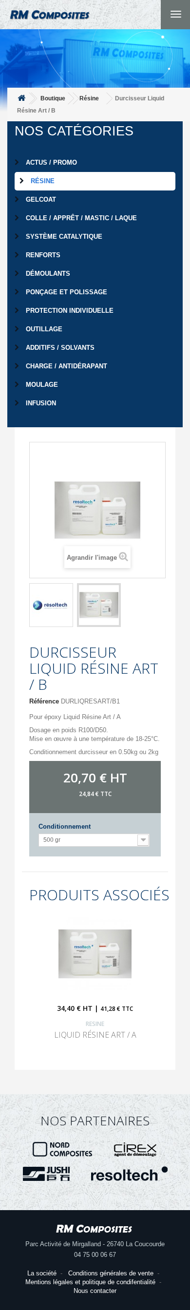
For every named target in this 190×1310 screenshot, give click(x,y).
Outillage (43, 329)
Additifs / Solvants (59, 347)
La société (42, 1273)
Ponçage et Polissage (65, 292)
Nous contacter (95, 1290)
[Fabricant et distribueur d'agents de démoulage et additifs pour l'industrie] (135, 1149)
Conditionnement (66, 826)
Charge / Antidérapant (65, 366)
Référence (44, 701)
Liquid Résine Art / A (95, 1034)
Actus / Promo (50, 162)
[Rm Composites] (50, 24)
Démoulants (47, 273)
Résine (42, 181)
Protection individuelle (69, 310)
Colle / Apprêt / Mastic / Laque (80, 218)
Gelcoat (40, 199)
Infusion (40, 403)
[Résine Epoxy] (51, 605)
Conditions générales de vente (110, 1273)
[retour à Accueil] (21, 99)
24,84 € (89, 794)
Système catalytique (63, 236)
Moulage (41, 384)
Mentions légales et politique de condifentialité (90, 1282)
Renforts (42, 255)
